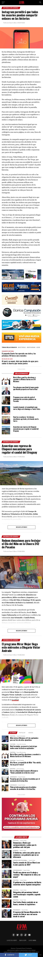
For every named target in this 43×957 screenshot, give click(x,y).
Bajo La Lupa (22, 940)
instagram (31, 347)
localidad (15, 700)
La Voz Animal (32, 940)
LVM (38, 347)
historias (22, 347)
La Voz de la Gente (12, 940)
